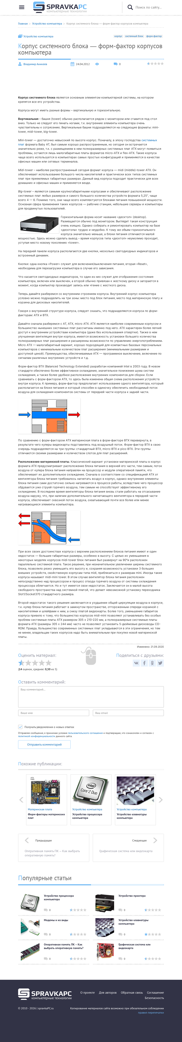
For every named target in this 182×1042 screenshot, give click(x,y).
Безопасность (154, 998)
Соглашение (155, 992)
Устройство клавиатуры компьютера (132, 816)
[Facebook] (144, 663)
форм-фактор (154, 36)
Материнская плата (40, 809)
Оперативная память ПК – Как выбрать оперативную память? (63, 946)
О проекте (87, 992)
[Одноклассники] (152, 663)
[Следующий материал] (160, 799)
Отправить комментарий (44, 744)
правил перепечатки (151, 1012)
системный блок (134, 36)
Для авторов (108, 992)
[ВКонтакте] (136, 663)
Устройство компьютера (38, 36)
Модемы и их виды (56, 920)
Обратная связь (132, 992)
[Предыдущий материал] (21, 799)
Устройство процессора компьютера (87, 816)
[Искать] (130, 7)
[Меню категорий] (21, 7)
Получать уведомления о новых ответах (49, 727)
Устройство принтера (132, 895)
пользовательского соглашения (85, 733)
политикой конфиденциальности (36, 736)
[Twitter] (160, 663)
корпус (118, 36)
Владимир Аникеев (35, 64)
